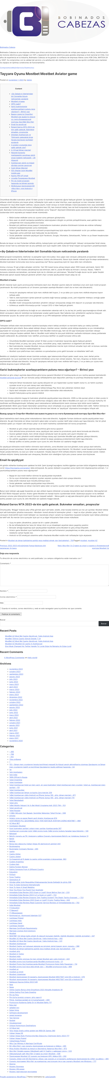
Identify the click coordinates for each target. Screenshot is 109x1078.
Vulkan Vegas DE (16, 1033)
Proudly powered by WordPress (13, 1077)
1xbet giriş (13, 803)
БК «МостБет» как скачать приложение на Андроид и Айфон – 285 (37, 1046)
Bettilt (11, 839)
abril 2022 (13, 718)
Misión (14, 68)
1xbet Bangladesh (16, 800)
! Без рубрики (15, 759)
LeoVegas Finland (16, 918)
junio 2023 (13, 682)
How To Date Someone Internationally (24, 885)
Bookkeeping (14, 846)
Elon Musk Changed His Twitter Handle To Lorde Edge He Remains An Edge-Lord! (38, 646)
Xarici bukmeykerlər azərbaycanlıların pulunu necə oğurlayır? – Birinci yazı (23, 109)
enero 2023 (14, 695)
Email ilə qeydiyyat (18, 124)
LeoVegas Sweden (16, 926)
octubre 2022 (14, 702)
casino (12, 851)
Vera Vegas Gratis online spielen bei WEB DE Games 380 (32, 1031)
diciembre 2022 (15, 697)
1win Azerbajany (15, 772)
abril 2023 (13, 687)
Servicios (20, 68)
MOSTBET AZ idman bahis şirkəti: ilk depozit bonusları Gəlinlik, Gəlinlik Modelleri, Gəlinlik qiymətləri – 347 (52, 936)
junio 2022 (13, 712)
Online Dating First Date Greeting (22, 992)
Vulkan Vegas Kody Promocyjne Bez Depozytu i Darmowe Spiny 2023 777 (39, 1036)
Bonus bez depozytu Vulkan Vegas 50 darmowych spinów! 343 (34, 844)
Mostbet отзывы (18, 101)
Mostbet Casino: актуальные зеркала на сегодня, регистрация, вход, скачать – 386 (44, 946)
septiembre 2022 (16, 705)
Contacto (4, 68)
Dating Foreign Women (18, 867)
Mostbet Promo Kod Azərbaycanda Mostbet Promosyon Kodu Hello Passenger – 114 (43, 964)
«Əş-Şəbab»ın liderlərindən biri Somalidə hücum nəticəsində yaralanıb (22, 96)
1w (10, 770)
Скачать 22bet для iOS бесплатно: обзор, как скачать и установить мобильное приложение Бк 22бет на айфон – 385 (59, 1059)
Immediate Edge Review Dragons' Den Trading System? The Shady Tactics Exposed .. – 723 (46, 897)
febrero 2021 (14, 735)
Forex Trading (14, 877)
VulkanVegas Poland (17, 1041)
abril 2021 (13, 730)
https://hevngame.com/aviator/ (17, 468)
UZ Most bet (14, 1028)
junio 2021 (13, 728)
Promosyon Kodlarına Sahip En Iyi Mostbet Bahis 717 (30, 1002)
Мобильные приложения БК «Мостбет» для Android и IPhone (23, 188)
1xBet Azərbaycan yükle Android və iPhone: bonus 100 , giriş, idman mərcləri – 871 (42, 795)
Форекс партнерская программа (23, 1072)
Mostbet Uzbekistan (17, 974)
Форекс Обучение (16, 1069)
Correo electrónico (8, 597)
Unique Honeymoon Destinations (22, 1025)
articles (12, 816)
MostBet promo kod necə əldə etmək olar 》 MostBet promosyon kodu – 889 (40, 967)
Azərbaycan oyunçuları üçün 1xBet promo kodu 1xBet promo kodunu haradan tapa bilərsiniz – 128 (48, 831)
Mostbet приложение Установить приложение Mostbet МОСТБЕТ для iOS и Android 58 (45, 979)
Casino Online (14, 854)
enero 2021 (13, 738)
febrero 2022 (14, 720)
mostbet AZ (92, 540)
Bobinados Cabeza (7, 47)
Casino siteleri (15, 857)
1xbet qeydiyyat (15, 808)
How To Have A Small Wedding (21, 887)
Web (2, 603)
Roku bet (13, 1005)
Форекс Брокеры (16, 1066)
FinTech (12, 874)
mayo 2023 (14, 684)
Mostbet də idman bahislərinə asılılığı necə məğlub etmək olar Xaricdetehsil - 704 (41, 540)
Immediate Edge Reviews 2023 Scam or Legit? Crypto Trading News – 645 (39, 900)
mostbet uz (14, 969)
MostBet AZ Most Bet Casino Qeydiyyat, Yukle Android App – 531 (35, 941)
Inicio (10, 68)
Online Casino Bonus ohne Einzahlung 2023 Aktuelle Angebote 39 (35, 990)
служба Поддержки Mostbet (23, 178)
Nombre (4, 591)
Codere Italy (14, 864)
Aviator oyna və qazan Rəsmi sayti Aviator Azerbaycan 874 (33, 818)
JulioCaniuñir (50, 1077)
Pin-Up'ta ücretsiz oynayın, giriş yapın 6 (25, 997)
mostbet (83, 540)
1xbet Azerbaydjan (16, 790)
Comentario (5, 563)
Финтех (12, 1064)
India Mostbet (14, 905)
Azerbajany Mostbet (17, 826)
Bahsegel (13, 833)
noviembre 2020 (16, 741)
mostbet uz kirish (16, 972)
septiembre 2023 (16, 674)
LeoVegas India (15, 921)
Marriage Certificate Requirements (23, 928)
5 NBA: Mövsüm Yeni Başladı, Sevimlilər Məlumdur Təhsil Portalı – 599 (37, 813)
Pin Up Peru (14, 995)
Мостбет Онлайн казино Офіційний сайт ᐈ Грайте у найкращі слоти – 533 (40, 1051)
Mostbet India (14, 956)
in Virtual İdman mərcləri (21, 150)
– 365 (11, 752)
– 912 (11, 757)
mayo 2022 (14, 715)
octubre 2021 (14, 723)
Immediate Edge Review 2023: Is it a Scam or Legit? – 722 (33, 895)
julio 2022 (13, 710)
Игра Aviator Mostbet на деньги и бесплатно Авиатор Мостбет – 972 (38, 1048)
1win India (13, 775)
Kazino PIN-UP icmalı (19, 176)
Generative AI (14, 880)
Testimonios (29, 68)
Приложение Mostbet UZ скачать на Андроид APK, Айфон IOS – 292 (37, 1056)
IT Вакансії (13, 910)
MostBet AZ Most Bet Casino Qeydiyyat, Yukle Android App (29, 636)
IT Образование (15, 913)
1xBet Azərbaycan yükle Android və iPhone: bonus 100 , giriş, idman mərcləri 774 (41, 798)
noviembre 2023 (16, 669)
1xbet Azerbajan (15, 782)
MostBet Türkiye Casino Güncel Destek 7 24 (23, 639)
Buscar (2, 620)
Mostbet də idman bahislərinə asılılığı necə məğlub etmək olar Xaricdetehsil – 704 (42, 949)
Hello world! (32, 658)
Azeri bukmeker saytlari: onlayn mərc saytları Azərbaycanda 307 (35, 828)
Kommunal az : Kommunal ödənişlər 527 (25, 915)
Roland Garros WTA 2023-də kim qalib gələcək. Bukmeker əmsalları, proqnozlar (22, 129)
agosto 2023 (14, 677)
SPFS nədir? (16, 104)
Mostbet (12, 933)
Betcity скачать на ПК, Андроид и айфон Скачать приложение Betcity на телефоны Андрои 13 (48, 836)
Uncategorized (15, 1023)
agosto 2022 (14, 707)
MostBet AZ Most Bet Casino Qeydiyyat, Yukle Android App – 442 (36, 938)
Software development (18, 1013)
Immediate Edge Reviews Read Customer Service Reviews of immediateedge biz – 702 (44, 903)
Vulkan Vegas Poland (17, 1038)
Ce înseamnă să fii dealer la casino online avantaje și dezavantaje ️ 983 (37, 859)
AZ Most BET (14, 823)
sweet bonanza (15, 1015)
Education (13, 872)
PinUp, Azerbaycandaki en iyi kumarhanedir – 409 (29, 1000)
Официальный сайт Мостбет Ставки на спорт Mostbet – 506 (34, 1054)
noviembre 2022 (16, 700)
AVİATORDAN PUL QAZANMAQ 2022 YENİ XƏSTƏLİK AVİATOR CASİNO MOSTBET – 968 (45, 821)
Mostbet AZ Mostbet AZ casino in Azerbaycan (23, 644)
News (11, 987)
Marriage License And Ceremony (22, 931)
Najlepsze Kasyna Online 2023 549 (23, 982)
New (11, 985)
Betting (12, 841)
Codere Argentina (16, 862)
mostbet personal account (10, 378)
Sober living (14, 1010)
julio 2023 (13, 679)
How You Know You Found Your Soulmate (26, 890)
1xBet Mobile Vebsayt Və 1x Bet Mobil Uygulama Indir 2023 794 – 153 (37, 805)
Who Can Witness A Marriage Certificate (25, 1043)
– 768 (11, 754)
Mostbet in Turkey (16, 954)
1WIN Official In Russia (18, 777)
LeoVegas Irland (15, 923)
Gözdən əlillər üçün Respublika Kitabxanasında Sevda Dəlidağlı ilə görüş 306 (40, 882)
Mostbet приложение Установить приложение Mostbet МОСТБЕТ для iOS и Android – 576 (47, 977)
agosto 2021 (14, 725)
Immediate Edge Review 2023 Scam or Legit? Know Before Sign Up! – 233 (39, 892)
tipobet (12, 1020)
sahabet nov (14, 1008)
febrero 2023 (14, 692)
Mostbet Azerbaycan (17, 944)
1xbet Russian (14, 810)
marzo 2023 (14, 689)
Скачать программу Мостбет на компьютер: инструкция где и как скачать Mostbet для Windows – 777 (52, 1061)
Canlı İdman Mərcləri (19, 168)
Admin (29, 80)
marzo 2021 (14, 733)
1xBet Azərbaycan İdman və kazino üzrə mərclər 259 (30, 793)
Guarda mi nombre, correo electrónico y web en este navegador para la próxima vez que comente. (42, 608)
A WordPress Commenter (14, 658)
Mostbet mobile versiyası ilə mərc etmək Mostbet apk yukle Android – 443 (39, 959)
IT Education (14, 908)
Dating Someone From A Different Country (26, 869)
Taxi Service (14, 1018)
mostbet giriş (14, 951)
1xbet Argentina (15, 780)
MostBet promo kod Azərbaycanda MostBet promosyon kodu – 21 (36, 961)
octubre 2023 (14, 671)
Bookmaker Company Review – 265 (23, 849)
